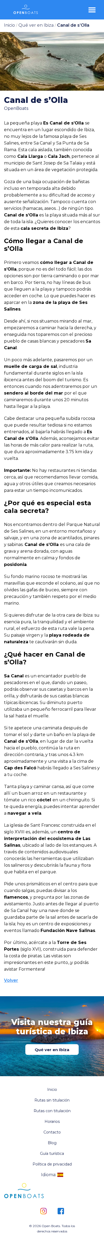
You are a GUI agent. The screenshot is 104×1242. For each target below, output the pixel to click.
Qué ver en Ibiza (52, 1049)
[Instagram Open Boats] (43, 1211)
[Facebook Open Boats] (60, 1211)
